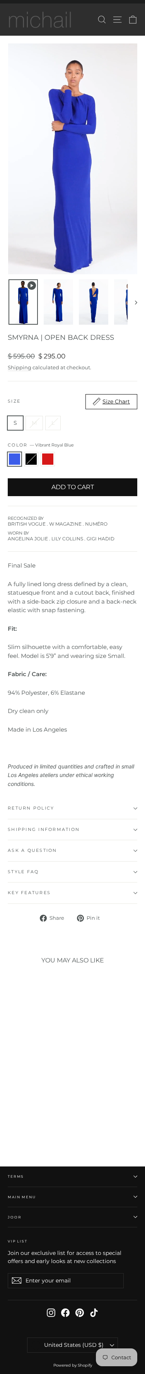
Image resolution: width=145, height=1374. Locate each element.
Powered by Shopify (72, 1365)
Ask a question (32, 850)
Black (31, 459)
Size (69, 401)
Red (48, 459)
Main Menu (22, 1197)
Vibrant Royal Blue (14, 459)
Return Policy (31, 808)
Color (41, 445)
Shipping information (44, 829)
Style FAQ (23, 871)
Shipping (19, 367)
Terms (16, 1176)
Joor (14, 1217)
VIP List (17, 1241)
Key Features (29, 892)
